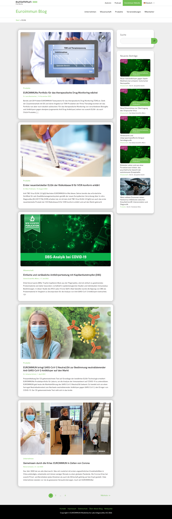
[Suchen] (154, 41)
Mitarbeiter (149, 12)
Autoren (108, 3)
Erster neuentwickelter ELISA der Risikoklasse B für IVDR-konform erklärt (61, 185)
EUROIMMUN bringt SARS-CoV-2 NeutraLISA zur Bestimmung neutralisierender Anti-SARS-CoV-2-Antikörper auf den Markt (64, 369)
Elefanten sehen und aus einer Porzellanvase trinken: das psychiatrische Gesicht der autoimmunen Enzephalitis (131, 168)
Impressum (72, 509)
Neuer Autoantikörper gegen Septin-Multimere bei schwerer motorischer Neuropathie (134, 80)
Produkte (119, 12)
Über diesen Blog (96, 509)
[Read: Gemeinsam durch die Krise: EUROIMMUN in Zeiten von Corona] (65, 428)
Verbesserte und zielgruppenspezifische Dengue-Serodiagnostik (132, 137)
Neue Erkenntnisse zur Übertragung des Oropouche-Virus (134, 109)
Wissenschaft (105, 12)
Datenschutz (83, 509)
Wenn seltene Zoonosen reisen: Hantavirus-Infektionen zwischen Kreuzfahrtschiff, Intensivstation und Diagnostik (134, 201)
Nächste (105, 495)
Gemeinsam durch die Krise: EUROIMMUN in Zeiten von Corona (56, 463)
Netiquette (108, 509)
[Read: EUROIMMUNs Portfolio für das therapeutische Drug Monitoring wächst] (65, 58)
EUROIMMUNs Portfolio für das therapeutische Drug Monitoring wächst (60, 92)
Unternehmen (90, 12)
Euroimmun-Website (132, 3)
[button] (153, 3)
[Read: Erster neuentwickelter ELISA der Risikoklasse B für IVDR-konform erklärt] (65, 150)
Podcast (118, 3)
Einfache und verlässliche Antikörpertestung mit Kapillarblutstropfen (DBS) (62, 274)
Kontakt (63, 509)
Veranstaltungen (134, 12)
